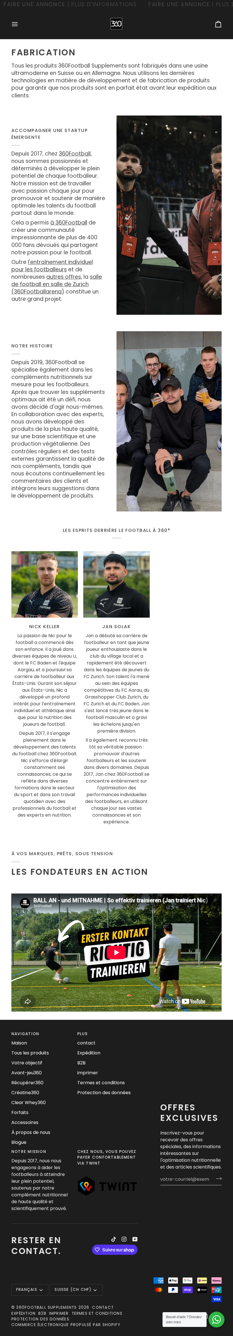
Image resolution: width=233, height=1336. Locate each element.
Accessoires (24, 1122)
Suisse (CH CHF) (73, 1289)
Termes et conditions (101, 1082)
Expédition (88, 1053)
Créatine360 (25, 1092)
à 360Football (68, 222)
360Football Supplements (46, 1307)
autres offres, (64, 277)
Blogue (18, 1142)
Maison (19, 1043)
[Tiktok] (113, 1239)
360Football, (75, 154)
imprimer (87, 1072)
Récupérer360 (27, 1082)
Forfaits (19, 1112)
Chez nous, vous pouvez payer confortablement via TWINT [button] (106, 1157)
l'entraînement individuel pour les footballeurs (52, 265)
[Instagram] (124, 1239)
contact (86, 1043)
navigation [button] (25, 1034)
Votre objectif (26, 1063)
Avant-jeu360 (26, 1072)
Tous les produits (30, 1053)
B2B (81, 1063)
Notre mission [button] (28, 1151)
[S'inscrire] (217, 1178)
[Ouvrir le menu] (19, 24)
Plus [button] (82, 1034)
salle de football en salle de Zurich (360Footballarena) (56, 284)
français (26, 1289)
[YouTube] (135, 1239)
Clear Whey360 (28, 1102)
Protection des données (104, 1092)
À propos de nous (30, 1132)
